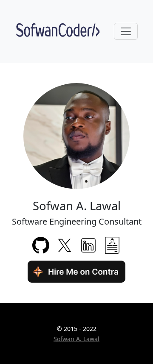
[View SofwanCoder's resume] (112, 244)
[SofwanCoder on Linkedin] (88, 244)
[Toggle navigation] (126, 31)
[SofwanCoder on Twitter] (64, 244)
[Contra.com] (76, 270)
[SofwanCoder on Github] (41, 244)
